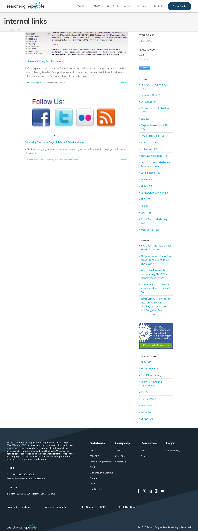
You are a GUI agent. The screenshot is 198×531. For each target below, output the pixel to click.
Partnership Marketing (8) (155, 192)
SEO (65, 82)
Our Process (147, 392)
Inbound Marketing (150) (154, 155)
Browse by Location (18, 507)
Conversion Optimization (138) (155, 110)
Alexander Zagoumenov (36, 82)
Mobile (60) (147, 186)
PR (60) (144, 206)
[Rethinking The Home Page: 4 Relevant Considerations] (76, 115)
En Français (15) (149, 149)
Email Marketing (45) (152, 135)
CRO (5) (145, 118)
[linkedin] (150, 491)
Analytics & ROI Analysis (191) (154, 86)
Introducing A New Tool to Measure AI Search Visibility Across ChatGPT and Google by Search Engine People (155, 306)
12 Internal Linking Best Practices (43, 61)
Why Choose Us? (150, 368)
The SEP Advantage (151, 375)
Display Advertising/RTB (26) (154, 127)
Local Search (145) (151, 172)
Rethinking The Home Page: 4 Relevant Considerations (54, 142)
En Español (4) (149, 142)
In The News (148, 412)
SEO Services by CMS (93, 507)
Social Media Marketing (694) (154, 221)
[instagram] (156, 491)
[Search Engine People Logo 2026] (25, 3)
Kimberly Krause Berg (35, 160)
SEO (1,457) (147, 212)
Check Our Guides (127, 507)
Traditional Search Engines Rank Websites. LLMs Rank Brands (156, 288)
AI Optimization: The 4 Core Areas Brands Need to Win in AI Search (156, 259)
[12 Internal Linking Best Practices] (76, 44)
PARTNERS (146, 405)
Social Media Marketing (69, 160)
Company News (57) (152, 95)
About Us (146, 361)
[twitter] (144, 491)
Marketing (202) (149, 179)
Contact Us (147, 418)
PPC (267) (146, 199)
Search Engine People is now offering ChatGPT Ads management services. (155, 274)
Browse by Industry (55, 507)
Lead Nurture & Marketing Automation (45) (155, 164)
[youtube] (162, 491)
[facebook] (138, 491)
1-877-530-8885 (25, 474)
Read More (124, 82)
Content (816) (148, 101)
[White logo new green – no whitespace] (22, 525)
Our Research (148, 398)
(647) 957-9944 (37, 478)
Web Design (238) (150, 229)
